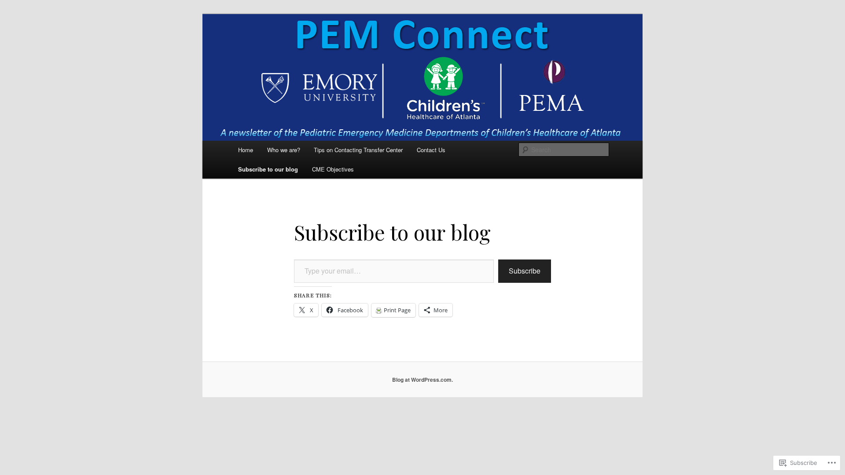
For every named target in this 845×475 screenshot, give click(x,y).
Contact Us (431, 150)
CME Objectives (333, 169)
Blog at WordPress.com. (422, 380)
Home (245, 150)
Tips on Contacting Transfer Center (358, 150)
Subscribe (524, 271)
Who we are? (283, 150)
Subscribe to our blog (268, 169)
